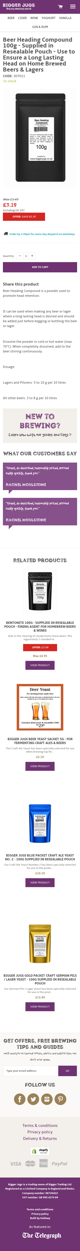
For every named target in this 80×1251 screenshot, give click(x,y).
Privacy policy (40, 1132)
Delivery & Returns (40, 1138)
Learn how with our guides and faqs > (40, 434)
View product (40, 665)
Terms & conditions (40, 1125)
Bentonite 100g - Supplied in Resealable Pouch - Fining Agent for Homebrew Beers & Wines (40, 627)
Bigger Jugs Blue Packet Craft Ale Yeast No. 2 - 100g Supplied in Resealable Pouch (40, 857)
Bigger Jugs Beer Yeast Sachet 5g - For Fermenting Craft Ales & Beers (40, 741)
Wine (34, 18)
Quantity (8, 256)
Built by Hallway (40, 1218)
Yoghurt (49, 18)
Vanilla (65, 18)
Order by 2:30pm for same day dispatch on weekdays (42, 234)
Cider (22, 18)
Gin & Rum (40, 27)
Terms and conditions (40, 1209)
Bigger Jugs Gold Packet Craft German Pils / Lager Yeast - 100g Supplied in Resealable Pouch (40, 979)
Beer (11, 18)
